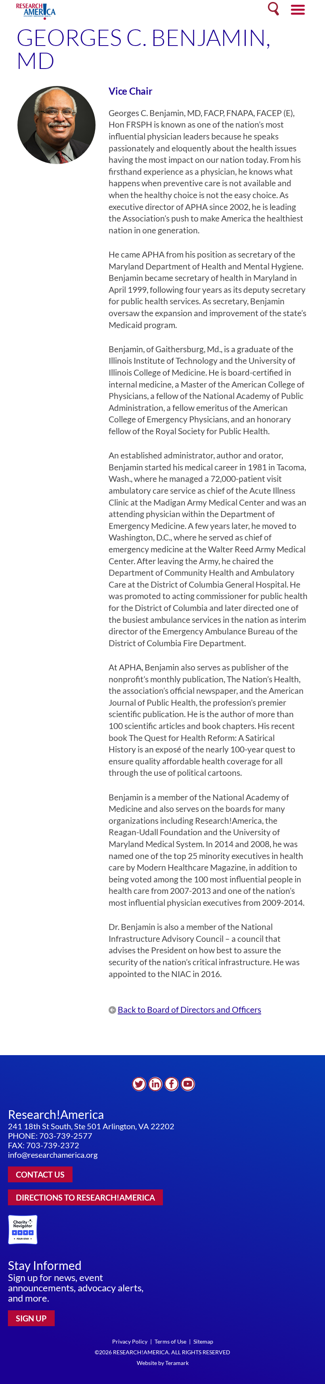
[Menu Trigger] (298, 9)
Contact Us (40, 1174)
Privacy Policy (129, 1341)
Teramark (177, 1362)
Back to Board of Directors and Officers (189, 1009)
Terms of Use (170, 1341)
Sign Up (31, 1318)
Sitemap (203, 1341)
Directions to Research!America (85, 1197)
